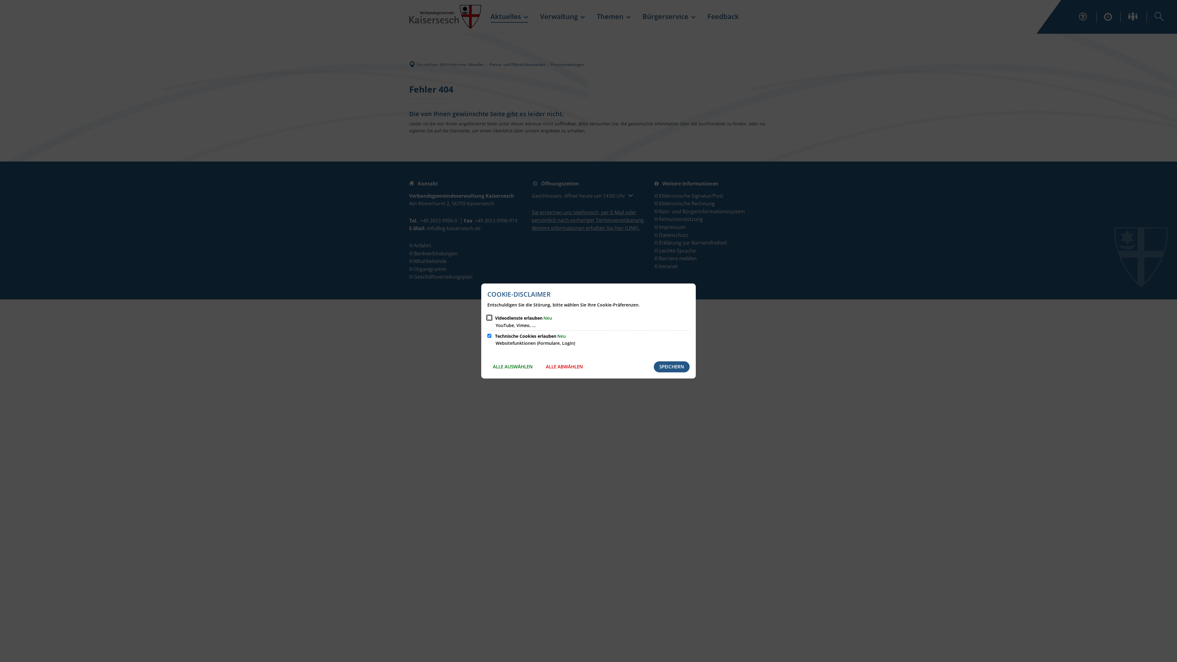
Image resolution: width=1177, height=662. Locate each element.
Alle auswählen (513, 366)
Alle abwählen (564, 366)
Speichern (671, 366)
